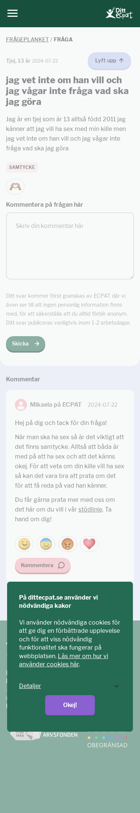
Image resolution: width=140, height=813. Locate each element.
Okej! (70, 705)
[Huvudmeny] (10, 13)
